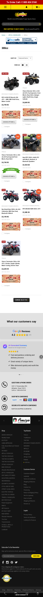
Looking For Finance (30, 520)
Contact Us (27, 487)
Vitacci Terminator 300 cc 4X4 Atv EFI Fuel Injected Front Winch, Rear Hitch (11, 157)
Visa (20, 400)
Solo (35, 400)
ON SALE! (4, 451)
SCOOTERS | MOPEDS (8, 478)
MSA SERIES (5, 514)
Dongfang (27, 454)
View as (17, 65)
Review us (27, 504)
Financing (27, 490)
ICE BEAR (26, 451)
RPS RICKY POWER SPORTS (32, 443)
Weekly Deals (6, 437)
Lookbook (4, 529)
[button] (21, 41)
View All (27, 462)
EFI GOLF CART (6, 511)
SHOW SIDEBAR (21, 595)
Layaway (26, 476)
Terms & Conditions (30, 479)
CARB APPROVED (7, 443)
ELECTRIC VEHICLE (7, 492)
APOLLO (26, 448)
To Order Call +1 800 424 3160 (22, 2)
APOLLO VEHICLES (7, 453)
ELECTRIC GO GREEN (8, 494)
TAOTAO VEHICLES (7, 456)
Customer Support (29, 473)
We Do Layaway (28, 495)
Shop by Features (7, 516)
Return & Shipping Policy (31, 492)
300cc (26, 35)
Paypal (14, 400)
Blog (25, 484)
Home (3, 35)
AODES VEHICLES (7, 435)
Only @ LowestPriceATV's (21, 29)
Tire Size (4, 519)
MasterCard (25, 400)
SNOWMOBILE (6, 481)
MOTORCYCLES (6, 500)
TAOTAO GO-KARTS (8, 459)
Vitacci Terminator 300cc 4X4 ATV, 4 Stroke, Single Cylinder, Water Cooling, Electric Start (11, 263)
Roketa (26, 459)
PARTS (4, 505)
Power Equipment (7, 503)
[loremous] (21, 420)
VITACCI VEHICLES (7, 464)
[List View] (27, 65)
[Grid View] (23, 65)
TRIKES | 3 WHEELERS (8, 497)
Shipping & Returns (29, 482)
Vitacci (26, 435)
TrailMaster (27, 437)
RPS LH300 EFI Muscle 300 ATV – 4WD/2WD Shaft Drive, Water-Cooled (10, 99)
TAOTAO (26, 440)
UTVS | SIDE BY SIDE (8, 486)
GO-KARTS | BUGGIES (8, 483)
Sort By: (14, 58)
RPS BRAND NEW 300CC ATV (31, 209)
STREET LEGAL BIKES (8, 489)
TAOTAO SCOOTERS (8, 461)
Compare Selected (21, 300)
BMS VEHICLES (6, 467)
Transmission (6, 522)
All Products (5, 508)
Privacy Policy (28, 514)
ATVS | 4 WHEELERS (14, 35)
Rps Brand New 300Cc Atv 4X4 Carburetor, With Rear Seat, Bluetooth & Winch (11, 211)
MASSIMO (27, 446)
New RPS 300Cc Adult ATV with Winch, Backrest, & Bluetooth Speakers (31, 159)
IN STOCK (4, 440)
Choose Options (8, 122)
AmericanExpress (30, 400)
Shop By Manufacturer (8, 470)
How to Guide (28, 498)
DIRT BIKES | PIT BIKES (8, 475)
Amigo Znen (27, 457)
